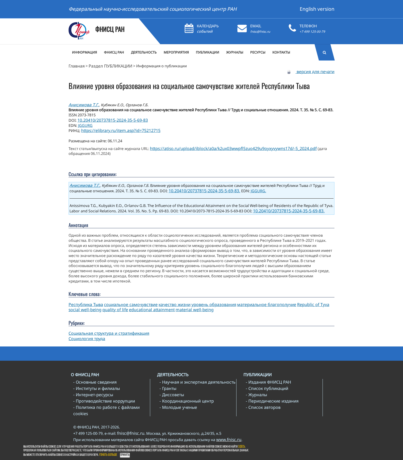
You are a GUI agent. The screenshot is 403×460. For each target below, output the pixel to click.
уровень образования (213, 304)
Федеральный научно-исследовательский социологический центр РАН (153, 9)
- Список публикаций (267, 388)
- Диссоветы (172, 394)
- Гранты (168, 388)
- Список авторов (263, 407)
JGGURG (85, 125)
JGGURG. (258, 190)
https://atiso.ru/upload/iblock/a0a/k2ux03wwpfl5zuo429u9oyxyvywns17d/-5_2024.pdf (233, 148)
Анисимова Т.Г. (84, 104)
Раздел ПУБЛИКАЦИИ (110, 66)
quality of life (115, 309)
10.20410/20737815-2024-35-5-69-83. (204, 190)
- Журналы (256, 394)
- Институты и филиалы (96, 388)
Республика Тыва (86, 304)
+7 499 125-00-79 (312, 31)
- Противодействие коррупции (104, 401)
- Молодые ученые (178, 407)
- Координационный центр (187, 401)
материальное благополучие (266, 304)
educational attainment (152, 309)
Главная (77, 66)
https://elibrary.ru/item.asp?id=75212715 (120, 130)
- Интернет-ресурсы (93, 394)
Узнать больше (108, 455)
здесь (241, 447)
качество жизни (175, 304)
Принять (124, 455)
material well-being (195, 309)
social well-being (85, 309)
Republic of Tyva (313, 304)
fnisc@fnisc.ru (260, 31)
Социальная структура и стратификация (109, 333)
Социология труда (87, 338)
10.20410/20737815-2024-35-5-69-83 (112, 120)
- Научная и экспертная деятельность (198, 382)
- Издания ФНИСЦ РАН (268, 382)
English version (317, 9)
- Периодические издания (272, 401)
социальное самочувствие (131, 304)
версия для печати (314, 71)
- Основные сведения (95, 382)
